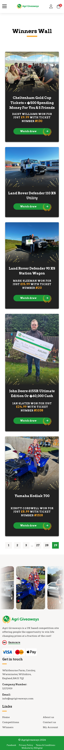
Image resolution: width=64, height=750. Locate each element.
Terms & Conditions (45, 745)
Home (6, 717)
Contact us (49, 722)
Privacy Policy (26, 745)
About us (48, 717)
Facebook (11, 745)
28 (46, 545)
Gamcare (14, 642)
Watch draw (28, 131)
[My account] (51, 6)
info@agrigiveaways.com (17, 698)
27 (38, 545)
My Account (50, 727)
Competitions (10, 722)
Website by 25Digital (32, 748)
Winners (7, 727)
